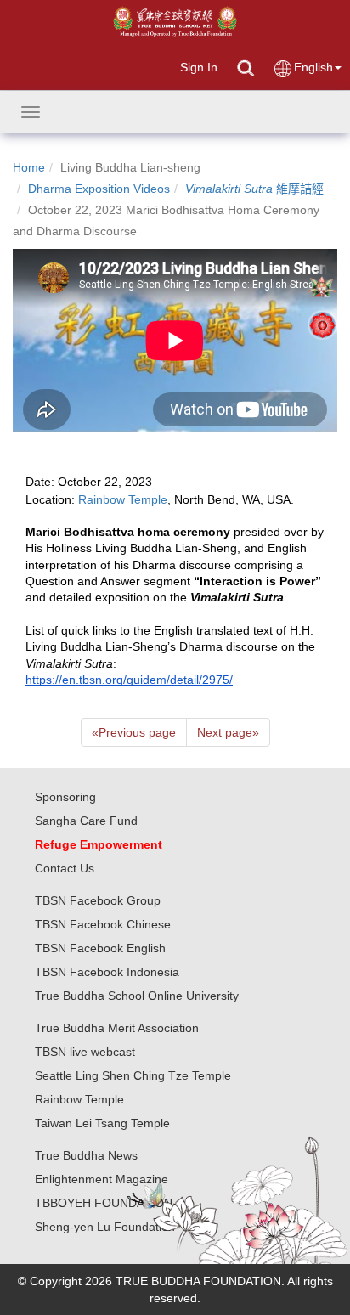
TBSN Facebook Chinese (103, 924)
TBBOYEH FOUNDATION (103, 1203)
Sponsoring (65, 797)
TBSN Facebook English (100, 948)
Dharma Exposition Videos (99, 188)
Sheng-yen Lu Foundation (105, 1226)
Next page (228, 732)
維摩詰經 (254, 188)
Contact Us (64, 868)
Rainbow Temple (79, 1099)
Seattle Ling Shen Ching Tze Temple (133, 1075)
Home (29, 167)
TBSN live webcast (85, 1051)
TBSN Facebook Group (98, 900)
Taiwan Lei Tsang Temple (102, 1123)
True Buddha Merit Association (117, 1028)
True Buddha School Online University (137, 995)
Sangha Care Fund (86, 820)
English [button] (313, 67)
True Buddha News (86, 1155)
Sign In (198, 67)
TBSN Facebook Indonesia (107, 972)
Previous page (134, 732)
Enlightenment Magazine (101, 1179)
